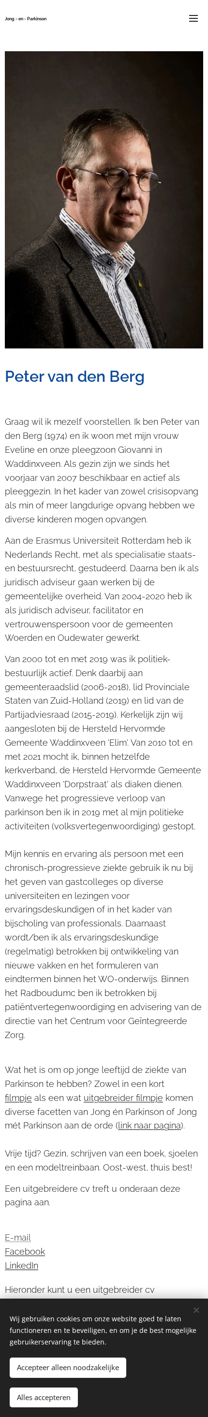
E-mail (18, 1237)
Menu (193, 18)
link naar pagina (149, 1125)
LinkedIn (21, 1265)
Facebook (25, 1251)
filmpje (18, 1098)
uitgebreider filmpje (123, 1098)
